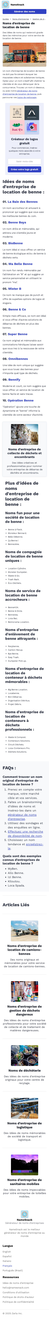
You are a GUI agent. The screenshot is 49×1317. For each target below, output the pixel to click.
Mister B (14, 289)
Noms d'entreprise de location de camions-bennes (24, 950)
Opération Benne (21, 400)
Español (7, 1256)
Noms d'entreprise (20, 19)
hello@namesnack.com (16, 1287)
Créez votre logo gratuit (24, 169)
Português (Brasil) (13, 1270)
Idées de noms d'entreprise (18, 1283)
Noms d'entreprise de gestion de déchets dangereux (24, 1010)
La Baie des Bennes (23, 202)
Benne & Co (17, 309)
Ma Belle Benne (20, 264)
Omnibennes (18, 359)
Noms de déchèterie (24, 1070)
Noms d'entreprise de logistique (24, 1125)
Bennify (14, 379)
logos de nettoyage (26, 97)
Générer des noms (24, 11)
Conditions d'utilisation (16, 1292)
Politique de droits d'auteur (18, 1297)
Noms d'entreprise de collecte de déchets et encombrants (24, 453)
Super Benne (17, 334)
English (7, 1251)
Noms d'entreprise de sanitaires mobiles (24, 1182)
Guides (6, 19)
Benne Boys (17, 222)
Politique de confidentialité (18, 1301)
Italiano (7, 1261)
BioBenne (15, 243)
